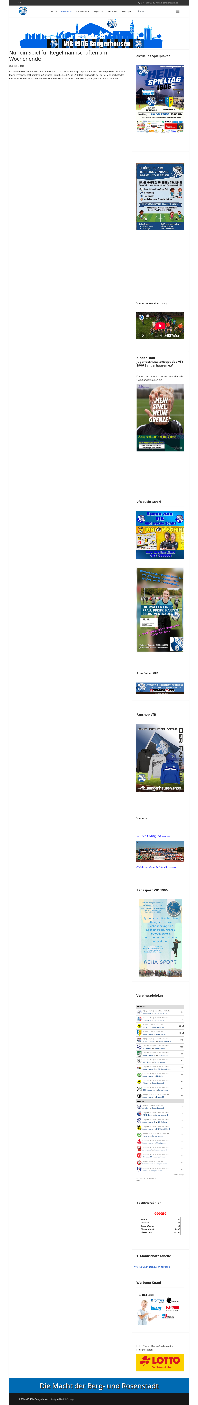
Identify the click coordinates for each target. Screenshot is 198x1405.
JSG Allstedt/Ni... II (163, 1129)
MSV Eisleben (147, 1115)
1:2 (180, 1033)
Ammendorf (147, 1150)
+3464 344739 (146, 3)
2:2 (180, 1026)
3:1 (182, 1096)
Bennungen (146, 1013)
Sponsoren (112, 11)
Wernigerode (161, 1143)
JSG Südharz (147, 1048)
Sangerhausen (159, 1020)
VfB (52, 11)
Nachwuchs (81, 11)
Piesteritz (159, 1076)
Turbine (145, 1171)
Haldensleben (161, 1034)
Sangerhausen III (149, 1055)
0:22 (181, 1047)
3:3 (182, 1082)
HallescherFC (147, 1157)
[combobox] (154, 11)
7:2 (182, 1089)
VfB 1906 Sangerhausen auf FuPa (146, 1179)
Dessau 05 (160, 1097)
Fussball (65, 11)
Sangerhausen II (160, 1013)
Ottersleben (146, 1062)
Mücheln (145, 1027)
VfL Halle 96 (146, 1020)
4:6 (182, 1054)
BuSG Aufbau (163, 1055)
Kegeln (97, 11)
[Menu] (177, 11)
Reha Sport (127, 11)
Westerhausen (147, 1164)
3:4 (182, 1061)
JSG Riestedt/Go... (149, 1041)
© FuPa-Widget (178, 1174)
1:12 (181, 1040)
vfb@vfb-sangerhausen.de (167, 3)
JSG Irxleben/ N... (148, 1090)
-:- (182, 1019)
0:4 (182, 1012)
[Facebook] (20, 2)
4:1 (182, 1075)
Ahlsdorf (145, 1108)
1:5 (182, 1068)
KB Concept (68, 1399)
